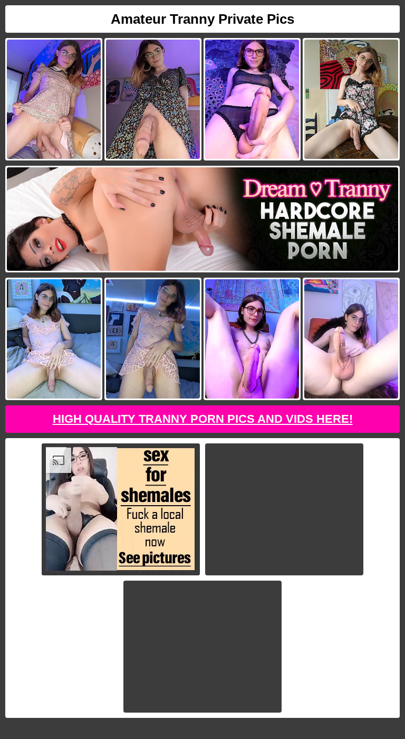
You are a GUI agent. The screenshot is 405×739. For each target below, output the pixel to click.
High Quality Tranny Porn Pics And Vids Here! (203, 418)
